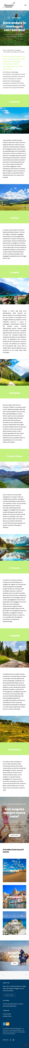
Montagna (18, 50)
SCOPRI (14, 963)
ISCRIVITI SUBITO (9, 995)
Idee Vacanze (10, 50)
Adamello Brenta (10, 328)
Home (4, 50)
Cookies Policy (7, 1016)
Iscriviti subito (14, 835)
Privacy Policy (7, 1014)
